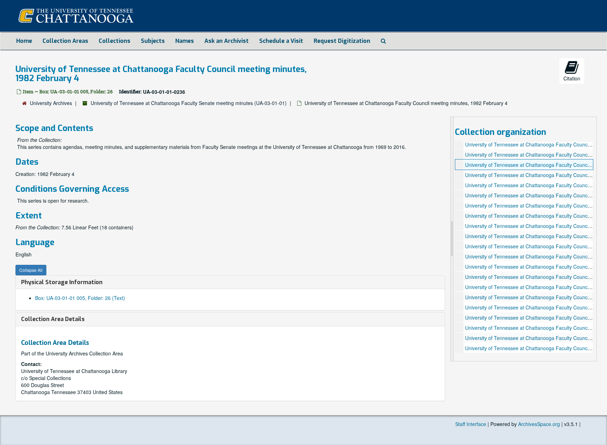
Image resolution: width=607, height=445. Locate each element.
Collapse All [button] (31, 270)
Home (24, 41)
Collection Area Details (53, 319)
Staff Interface (470, 423)
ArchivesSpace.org (539, 423)
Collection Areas (65, 41)
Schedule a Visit (281, 41)
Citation (571, 78)
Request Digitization (342, 41)
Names (184, 41)
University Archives (51, 102)
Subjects (153, 41)
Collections (114, 41)
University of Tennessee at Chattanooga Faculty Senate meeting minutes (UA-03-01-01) (189, 102)
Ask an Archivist (226, 41)
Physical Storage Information (62, 282)
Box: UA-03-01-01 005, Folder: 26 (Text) (80, 297)
